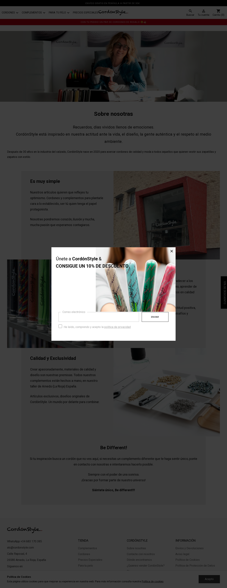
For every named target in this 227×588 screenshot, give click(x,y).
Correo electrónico (73, 312)
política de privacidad (117, 327)
